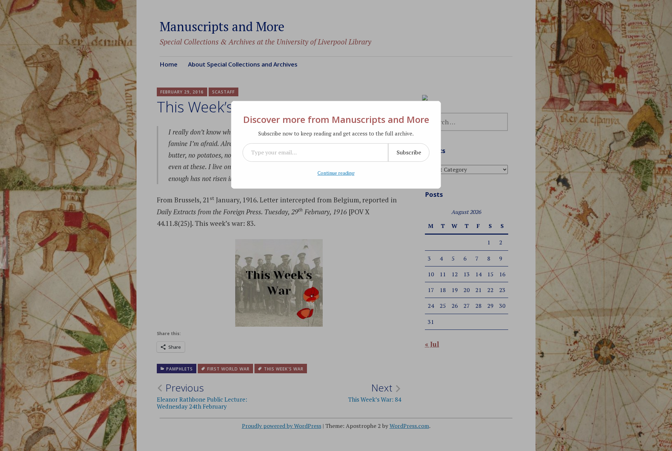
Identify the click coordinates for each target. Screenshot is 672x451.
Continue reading (336, 172)
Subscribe (409, 152)
